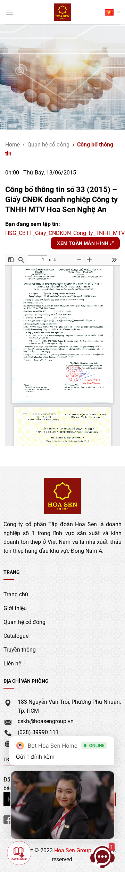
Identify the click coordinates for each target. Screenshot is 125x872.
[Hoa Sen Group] (62, 12)
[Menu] (9, 11)
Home (12, 144)
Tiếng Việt (112, 12)
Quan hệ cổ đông (48, 144)
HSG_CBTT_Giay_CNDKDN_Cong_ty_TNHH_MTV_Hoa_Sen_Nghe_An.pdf (62, 232)
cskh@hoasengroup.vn (46, 720)
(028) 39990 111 (38, 732)
